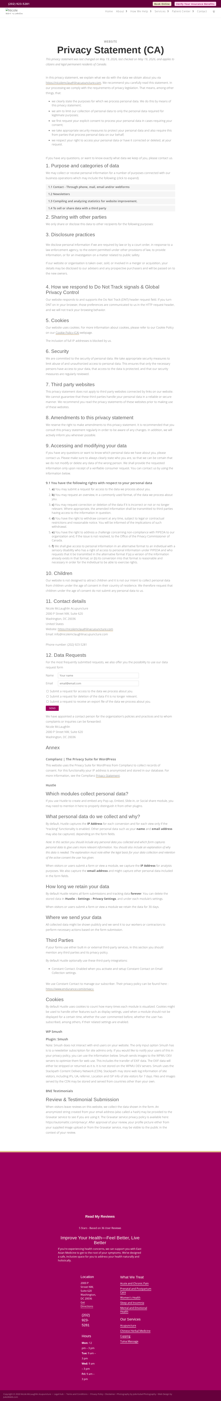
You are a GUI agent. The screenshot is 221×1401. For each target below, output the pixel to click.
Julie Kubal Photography (144, 1394)
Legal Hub (59, 1394)
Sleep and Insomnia (132, 1303)
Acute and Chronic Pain (134, 1283)
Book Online (162, 3)
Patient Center (181, 11)
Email (49, 683)
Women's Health (130, 1297)
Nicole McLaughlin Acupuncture (36, 1394)
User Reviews (111, 1228)
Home (109, 11)
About (120, 11)
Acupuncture (128, 1325)
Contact (202, 11)
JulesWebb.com (10, 1397)
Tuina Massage (129, 1341)
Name (50, 675)
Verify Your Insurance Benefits (195, 3)
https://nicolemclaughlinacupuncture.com (73, 83)
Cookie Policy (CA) (67, 333)
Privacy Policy (96, 1394)
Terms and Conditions (77, 1394)
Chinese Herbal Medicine (135, 1331)
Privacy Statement (108, 775)
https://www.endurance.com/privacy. (70, 989)
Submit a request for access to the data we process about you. (91, 691)
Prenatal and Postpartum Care (135, 1290)
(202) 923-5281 (19, 4)
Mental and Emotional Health (133, 1309)
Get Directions (87, 1304)
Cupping (125, 1336)
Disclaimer (110, 1394)
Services (160, 11)
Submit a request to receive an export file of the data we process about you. (100, 701)
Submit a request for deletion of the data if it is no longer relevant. (93, 696)
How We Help (139, 11)
